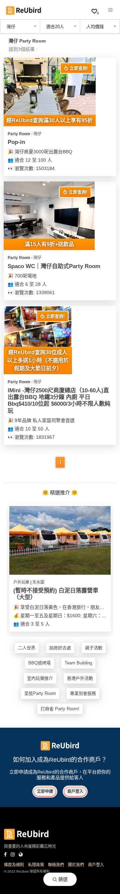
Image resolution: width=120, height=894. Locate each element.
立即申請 (45, 791)
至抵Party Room (40, 693)
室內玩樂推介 (40, 678)
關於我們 (76, 865)
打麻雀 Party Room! (60, 708)
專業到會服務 (83, 693)
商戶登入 (75, 791)
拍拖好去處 (60, 647)
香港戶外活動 (80, 678)
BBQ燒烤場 (39, 662)
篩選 (62, 879)
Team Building (78, 662)
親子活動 (93, 647)
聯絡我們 (56, 865)
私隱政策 (36, 865)
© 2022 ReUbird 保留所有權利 (27, 871)
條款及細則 (14, 865)
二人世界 (26, 647)
